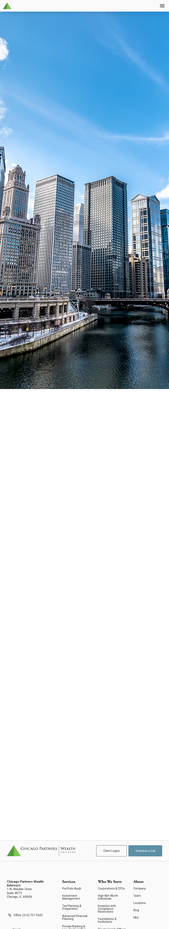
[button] (162, 6)
